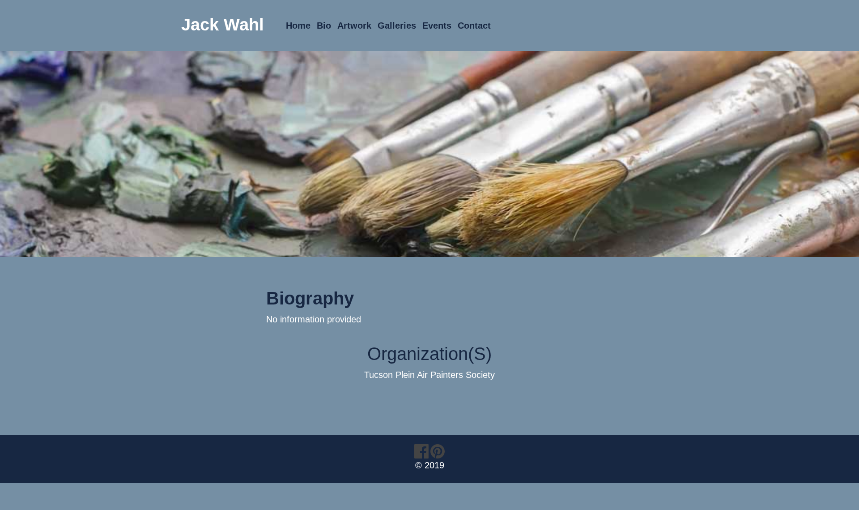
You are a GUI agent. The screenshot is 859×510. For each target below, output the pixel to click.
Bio (324, 25)
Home (298, 25)
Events (436, 25)
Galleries (397, 25)
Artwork (354, 25)
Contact (474, 25)
